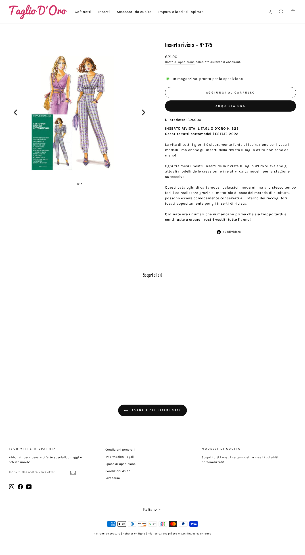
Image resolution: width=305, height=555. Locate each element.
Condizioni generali (120, 449)
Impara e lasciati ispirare (181, 12)
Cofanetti (83, 12)
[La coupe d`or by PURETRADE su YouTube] (29, 486)
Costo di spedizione (180, 62)
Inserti (104, 12)
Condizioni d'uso (117, 471)
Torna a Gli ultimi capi (155, 410)
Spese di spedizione (120, 464)
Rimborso (112, 478)
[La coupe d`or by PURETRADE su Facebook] (20, 486)
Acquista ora (230, 106)
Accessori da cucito (134, 12)
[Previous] (15, 112)
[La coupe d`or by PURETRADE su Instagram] (11, 486)
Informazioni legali (119, 456)
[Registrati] (73, 472)
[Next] (143, 112)
